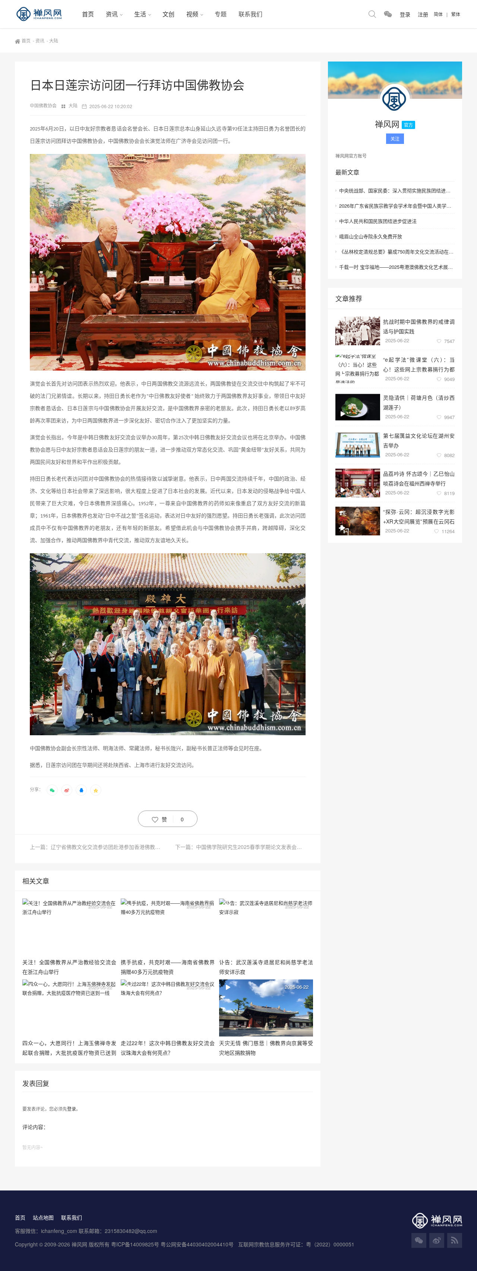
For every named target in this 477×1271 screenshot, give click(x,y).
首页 (88, 14)
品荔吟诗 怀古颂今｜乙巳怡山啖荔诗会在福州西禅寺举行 (419, 478)
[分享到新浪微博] (66, 790)
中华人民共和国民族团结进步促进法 (378, 220)
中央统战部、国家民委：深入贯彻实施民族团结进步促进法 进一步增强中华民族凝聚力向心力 (397, 190)
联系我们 (250, 14)
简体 (438, 14)
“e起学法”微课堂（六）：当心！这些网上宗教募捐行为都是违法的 (419, 364)
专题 (221, 14)
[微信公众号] (418, 1240)
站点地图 (43, 1217)
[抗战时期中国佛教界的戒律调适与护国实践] (357, 331)
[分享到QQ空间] (95, 790)
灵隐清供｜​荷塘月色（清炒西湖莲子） (419, 402)
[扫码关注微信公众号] (388, 14)
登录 (71, 1108)
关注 (395, 138)
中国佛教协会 (44, 105)
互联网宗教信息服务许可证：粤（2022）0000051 (296, 1244)
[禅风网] (45, 14)
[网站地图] (454, 1240)
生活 (140, 14)
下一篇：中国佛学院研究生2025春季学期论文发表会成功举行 (240, 846)
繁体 (455, 14)
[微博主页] (436, 1240)
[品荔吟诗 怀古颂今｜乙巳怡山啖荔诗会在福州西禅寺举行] (357, 483)
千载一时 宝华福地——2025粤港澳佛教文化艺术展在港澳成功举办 (397, 266)
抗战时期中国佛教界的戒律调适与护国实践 (419, 326)
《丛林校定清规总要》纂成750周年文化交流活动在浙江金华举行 (397, 251)
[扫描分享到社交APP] (52, 790)
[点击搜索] (372, 14)
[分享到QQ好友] (81, 790)
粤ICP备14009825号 (135, 1244)
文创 (168, 14)
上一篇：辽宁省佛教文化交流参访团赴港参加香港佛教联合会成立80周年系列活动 (99, 846)
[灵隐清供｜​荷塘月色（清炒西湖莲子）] (357, 407)
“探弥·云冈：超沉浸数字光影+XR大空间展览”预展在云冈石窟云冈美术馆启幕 (419, 516)
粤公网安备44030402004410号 (198, 1244)
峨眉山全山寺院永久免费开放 (370, 236)
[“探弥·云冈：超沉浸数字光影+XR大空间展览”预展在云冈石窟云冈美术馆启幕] (357, 521)
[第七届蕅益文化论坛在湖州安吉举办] (357, 445)
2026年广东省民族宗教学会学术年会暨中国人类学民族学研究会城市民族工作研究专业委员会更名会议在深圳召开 (397, 205)
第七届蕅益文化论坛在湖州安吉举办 (419, 440)
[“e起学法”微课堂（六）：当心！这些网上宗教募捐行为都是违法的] (357, 369)
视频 (192, 14)
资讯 (112, 14)
